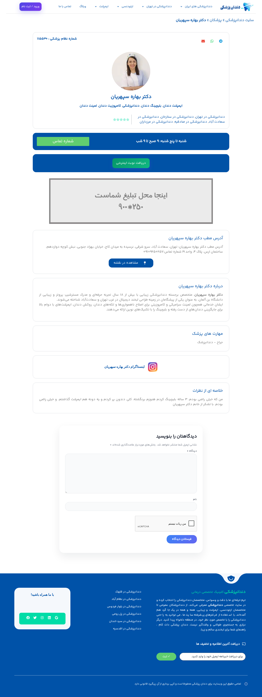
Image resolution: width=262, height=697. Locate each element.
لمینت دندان (88, 105)
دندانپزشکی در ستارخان (177, 117)
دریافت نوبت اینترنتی (131, 163)
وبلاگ (82, 7)
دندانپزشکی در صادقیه (190, 121)
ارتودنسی (127, 7)
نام (195, 499)
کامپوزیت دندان (109, 105)
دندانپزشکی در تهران (159, 7)
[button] (220, 41)
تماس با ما (65, 7)
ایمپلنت (103, 7)
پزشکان (216, 20)
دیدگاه (192, 451)
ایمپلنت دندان (172, 105)
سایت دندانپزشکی (239, 20)
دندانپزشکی (131, 105)
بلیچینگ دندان (151, 105)
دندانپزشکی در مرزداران (156, 121)
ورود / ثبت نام (30, 6)
